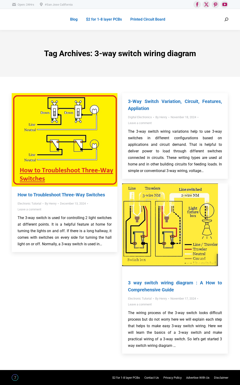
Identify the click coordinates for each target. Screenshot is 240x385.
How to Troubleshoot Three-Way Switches (61, 195)
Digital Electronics (140, 117)
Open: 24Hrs (26, 4)
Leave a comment (29, 209)
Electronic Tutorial (29, 203)
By (50, 203)
